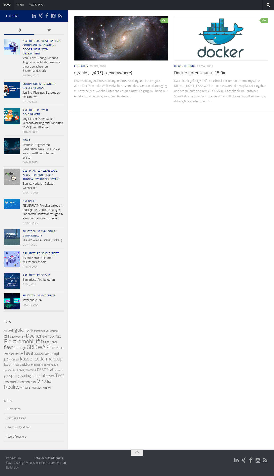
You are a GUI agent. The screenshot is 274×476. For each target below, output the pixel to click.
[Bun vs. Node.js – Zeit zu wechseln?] (12, 177)
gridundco (30, 201)
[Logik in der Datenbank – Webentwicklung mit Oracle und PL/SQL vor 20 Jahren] (12, 116)
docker (27, 49)
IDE (62, 348)
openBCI (8, 370)
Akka (6, 331)
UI (18, 382)
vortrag (43, 388)
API (31, 330)
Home (7, 5)
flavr (42, 231)
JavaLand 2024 (32, 300)
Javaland (39, 354)
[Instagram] (53, 15)
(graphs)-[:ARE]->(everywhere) (103, 72)
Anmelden (14, 409)
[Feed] (59, 15)
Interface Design (13, 354)
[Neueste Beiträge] (19, 30)
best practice (51, 40)
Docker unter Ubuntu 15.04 (199, 72)
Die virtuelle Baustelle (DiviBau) (42, 240)
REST (37, 49)
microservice (38, 364)
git (24, 348)
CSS (6, 336)
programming (27, 370)
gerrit (17, 347)
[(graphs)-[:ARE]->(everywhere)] (121, 38)
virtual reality (32, 235)
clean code (50, 170)
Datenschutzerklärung (48, 458)
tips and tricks (41, 174)
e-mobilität (51, 336)
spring (14, 375)
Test (59, 375)
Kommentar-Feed (19, 427)
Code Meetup (52, 331)
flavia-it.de (36, 5)
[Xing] (40, 15)
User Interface (28, 382)
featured (50, 342)
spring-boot (30, 376)
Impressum (13, 458)
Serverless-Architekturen (39, 280)
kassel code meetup (41, 359)
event (46, 253)
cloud (46, 275)
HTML (56, 348)
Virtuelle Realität (30, 387)
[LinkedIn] (34, 15)
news (178, 66)
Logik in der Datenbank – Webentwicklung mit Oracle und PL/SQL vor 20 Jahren (43, 123)
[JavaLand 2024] (12, 301)
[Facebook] (47, 15)
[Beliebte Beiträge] (49, 30)
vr (50, 387)
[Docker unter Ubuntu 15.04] (221, 38)
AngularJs (19, 330)
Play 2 (15, 370)
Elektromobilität (23, 341)
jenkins (39, 88)
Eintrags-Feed (17, 418)
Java (28, 353)
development (17, 336)
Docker (34, 336)
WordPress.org (17, 436)
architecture (31, 40)
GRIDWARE (39, 347)
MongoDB (52, 364)
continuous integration (38, 45)
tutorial (190, 66)
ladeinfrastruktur (17, 364)
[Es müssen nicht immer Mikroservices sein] (12, 259)
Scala (51, 370)
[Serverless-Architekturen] (12, 281)
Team (20, 5)
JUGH (7, 359)
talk (44, 375)
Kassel (15, 359)
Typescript (10, 382)
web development (48, 179)
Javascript (51, 353)
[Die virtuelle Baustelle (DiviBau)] (12, 237)
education (81, 66)
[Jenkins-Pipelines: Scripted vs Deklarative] (12, 90)
